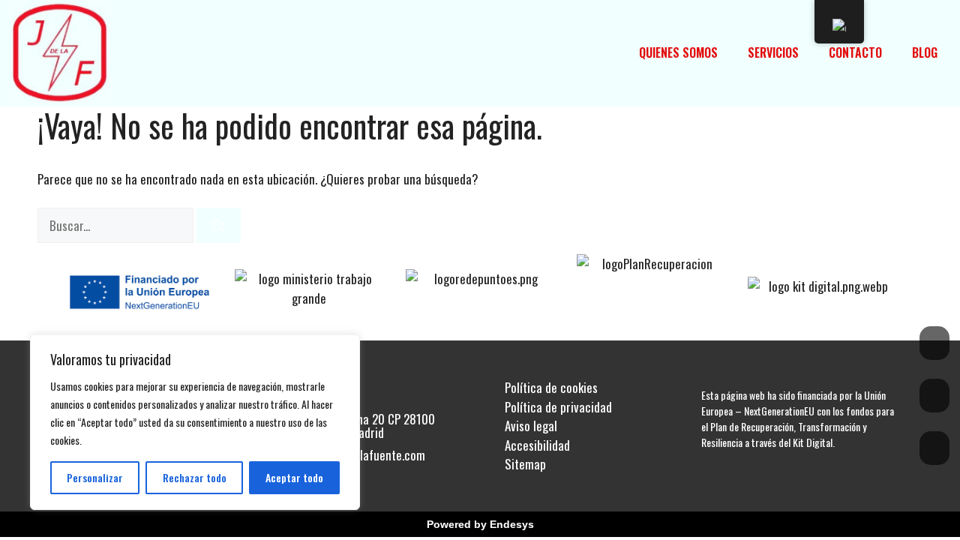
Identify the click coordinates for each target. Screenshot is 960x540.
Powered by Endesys (480, 524)
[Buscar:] (117, 225)
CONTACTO (855, 53)
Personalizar (95, 477)
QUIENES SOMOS (678, 53)
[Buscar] (218, 226)
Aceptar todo (294, 477)
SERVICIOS (773, 53)
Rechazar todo (194, 477)
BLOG (925, 53)
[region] (195, 422)
